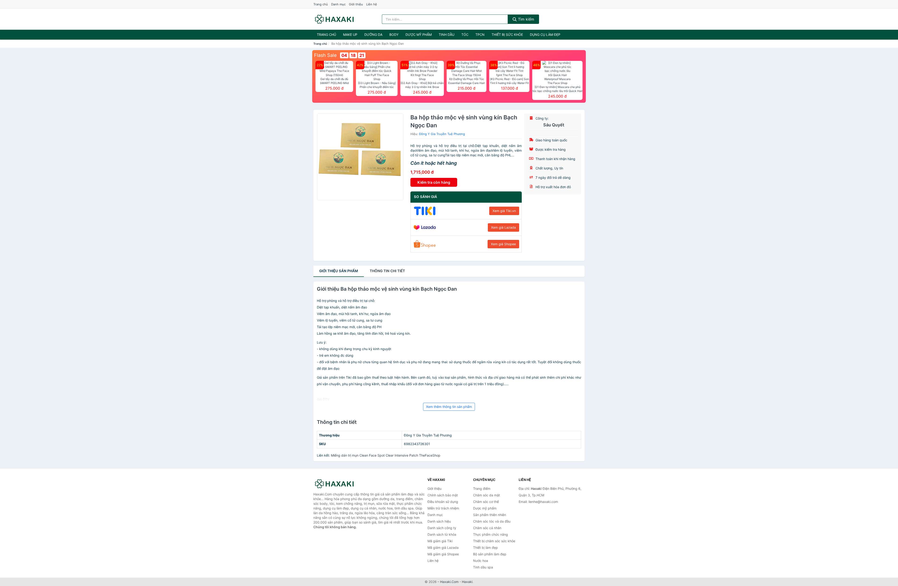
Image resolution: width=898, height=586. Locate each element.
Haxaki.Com (449, 582)
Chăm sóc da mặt (486, 495)
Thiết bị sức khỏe (507, 35)
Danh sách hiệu (439, 521)
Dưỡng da (373, 35)
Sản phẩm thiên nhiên (489, 515)
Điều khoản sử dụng (442, 502)
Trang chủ (320, 4)
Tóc (464, 35)
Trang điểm (481, 489)
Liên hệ (371, 4)
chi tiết (387, 271)
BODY (393, 35)
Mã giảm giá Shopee (443, 554)
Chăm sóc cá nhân (487, 528)
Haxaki (467, 582)
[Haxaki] (336, 484)
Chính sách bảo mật (442, 495)
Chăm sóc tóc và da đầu (492, 521)
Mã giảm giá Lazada (443, 547)
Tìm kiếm (525, 19)
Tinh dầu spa (483, 567)
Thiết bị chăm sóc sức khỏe (494, 541)
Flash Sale (325, 55)
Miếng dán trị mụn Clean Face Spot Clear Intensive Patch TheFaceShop (385, 455)
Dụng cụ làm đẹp (545, 35)
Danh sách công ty (441, 528)
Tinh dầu (446, 35)
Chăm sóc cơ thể (486, 502)
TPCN (480, 35)
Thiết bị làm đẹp (485, 547)
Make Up (350, 35)
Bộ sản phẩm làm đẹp (489, 554)
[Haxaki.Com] (334, 19)
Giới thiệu (356, 4)
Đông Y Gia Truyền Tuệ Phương (442, 134)
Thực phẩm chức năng (490, 534)
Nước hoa (480, 561)
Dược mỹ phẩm (419, 35)
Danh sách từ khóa (441, 534)
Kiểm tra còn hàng (433, 182)
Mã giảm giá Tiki (440, 541)
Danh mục (338, 4)
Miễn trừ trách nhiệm (443, 508)
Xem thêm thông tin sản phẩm (449, 407)
